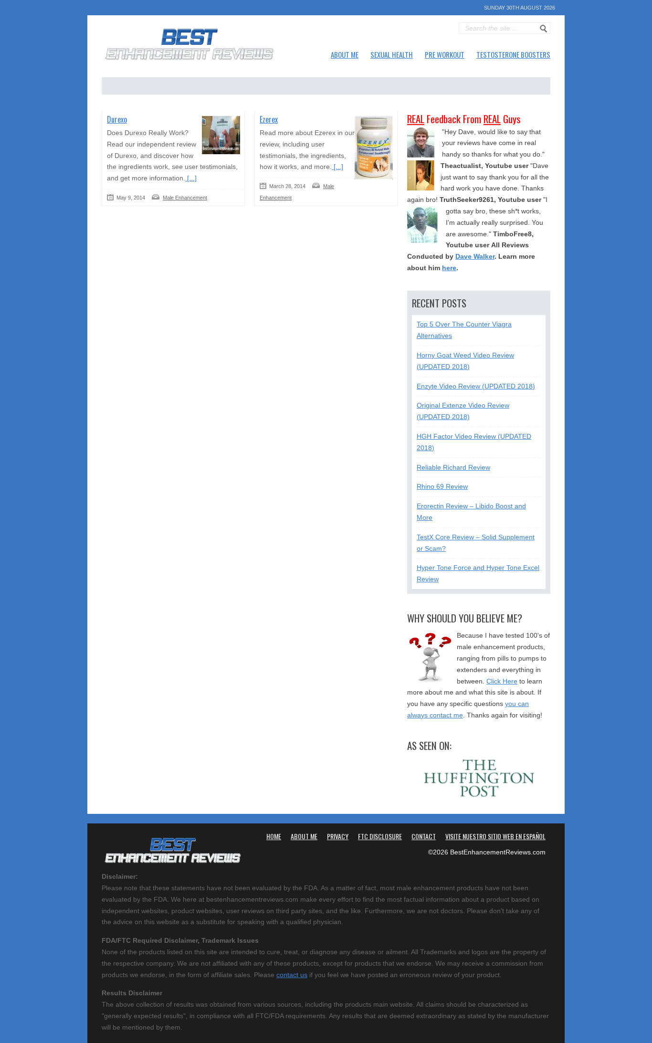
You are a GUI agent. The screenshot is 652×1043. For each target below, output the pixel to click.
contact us (291, 975)
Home (273, 836)
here (449, 268)
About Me (344, 54)
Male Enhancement (185, 197)
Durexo (117, 119)
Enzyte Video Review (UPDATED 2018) (476, 386)
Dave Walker (474, 256)
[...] (191, 178)
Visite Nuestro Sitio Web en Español (495, 836)
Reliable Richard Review (453, 467)
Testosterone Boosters (513, 54)
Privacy (337, 836)
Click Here (501, 681)
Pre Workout (444, 54)
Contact (423, 836)
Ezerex (269, 119)
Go (543, 28)
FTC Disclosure (380, 836)
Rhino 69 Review (442, 486)
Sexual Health (391, 54)
